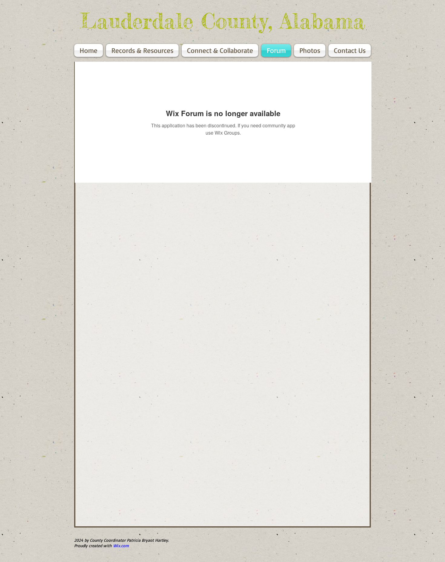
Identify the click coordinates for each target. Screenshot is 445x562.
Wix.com (121, 545)
